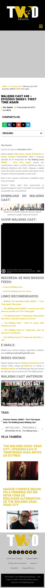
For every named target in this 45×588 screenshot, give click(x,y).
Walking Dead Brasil (30, 363)
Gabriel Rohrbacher (33, 154)
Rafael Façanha (8, 157)
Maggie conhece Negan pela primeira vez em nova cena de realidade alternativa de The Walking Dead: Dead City (22, 497)
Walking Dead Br (8, 369)
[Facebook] (10, 552)
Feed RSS (14, 568)
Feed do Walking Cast (12, 287)
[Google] (35, 552)
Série (5, 422)
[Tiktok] (22, 552)
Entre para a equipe (14, 558)
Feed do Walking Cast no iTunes (17, 291)
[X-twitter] (14, 552)
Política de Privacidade (17, 563)
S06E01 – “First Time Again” (16, 162)
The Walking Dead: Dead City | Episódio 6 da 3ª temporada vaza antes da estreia (22, 450)
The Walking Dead (16, 422)
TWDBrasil (27, 366)
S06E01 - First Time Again (29, 419)
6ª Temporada (15, 86)
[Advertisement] (22, 54)
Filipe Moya (19, 154)
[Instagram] (18, 552)
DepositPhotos (28, 568)
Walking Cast (30, 422)
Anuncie (33, 563)
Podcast (6, 419)
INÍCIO (4, 86)
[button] (4, 124)
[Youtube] (26, 552)
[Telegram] (30, 552)
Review (14, 419)
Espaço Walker (32, 558)
